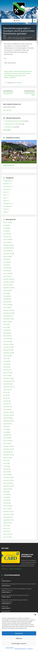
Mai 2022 (5, 364)
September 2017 (7, 520)
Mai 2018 (5, 497)
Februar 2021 (6, 406)
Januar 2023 (6, 341)
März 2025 (6, 270)
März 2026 (6, 236)
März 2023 (6, 336)
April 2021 (6, 401)
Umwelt (5, 200)
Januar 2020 (6, 443)
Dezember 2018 (7, 477)
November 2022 (7, 347)
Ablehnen (19, 638)
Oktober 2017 (7, 517)
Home (4, 37)
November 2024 (7, 282)
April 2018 (6, 500)
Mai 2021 (5, 398)
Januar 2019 (6, 474)
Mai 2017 (5, 528)
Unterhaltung (7, 206)
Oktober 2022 (7, 350)
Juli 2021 (5, 392)
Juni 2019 (5, 463)
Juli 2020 (5, 426)
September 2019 (7, 455)
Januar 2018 (6, 508)
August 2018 (6, 489)
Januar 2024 (6, 307)
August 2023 (6, 321)
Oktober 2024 (7, 285)
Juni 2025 (5, 262)
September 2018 (7, 486)
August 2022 (6, 355)
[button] (35, 615)
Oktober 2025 (7, 251)
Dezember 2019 (7, 446)
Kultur (5, 195)
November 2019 (7, 449)
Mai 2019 (5, 466)
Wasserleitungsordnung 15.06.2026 (14, 121)
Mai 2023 (5, 330)
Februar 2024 (6, 304)
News (9, 37)
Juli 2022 (5, 358)
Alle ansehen (7, 130)
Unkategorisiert (7, 203)
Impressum (30, 648)
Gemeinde (19, 82)
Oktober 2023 (7, 316)
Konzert (5, 192)
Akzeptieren (19, 633)
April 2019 (6, 469)
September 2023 (7, 319)
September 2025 (7, 253)
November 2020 (7, 415)
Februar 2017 (6, 534)
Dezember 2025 (7, 245)
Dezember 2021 (7, 378)
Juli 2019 (5, 460)
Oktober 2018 (7, 483)
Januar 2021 (6, 409)
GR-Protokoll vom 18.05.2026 (13, 124)
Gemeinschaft (7, 186)
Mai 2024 (5, 296)
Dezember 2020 (7, 412)
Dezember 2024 (7, 279)
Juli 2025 (5, 259)
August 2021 (6, 389)
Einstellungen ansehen (19, 643)
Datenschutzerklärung (20, 648)
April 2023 (6, 333)
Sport (4, 198)
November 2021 (7, 381)
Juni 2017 (5, 525)
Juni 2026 (5, 228)
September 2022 (7, 353)
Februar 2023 (6, 338)
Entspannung (7, 181)
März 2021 (6, 404)
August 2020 (6, 423)
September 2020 (7, 421)
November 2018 (7, 480)
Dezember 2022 (7, 344)
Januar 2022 (6, 375)
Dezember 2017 (7, 511)
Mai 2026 (5, 231)
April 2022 (6, 367)
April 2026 (6, 234)
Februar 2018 (6, 506)
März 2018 (6, 503)
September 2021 (7, 387)
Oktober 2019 (7, 452)
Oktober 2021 (7, 384)
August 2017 (6, 523)
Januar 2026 (6, 242)
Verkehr (5, 209)
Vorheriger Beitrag (29, 91)
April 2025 (6, 268)
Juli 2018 (5, 491)
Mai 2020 (5, 432)
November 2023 (7, 313)
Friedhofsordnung (10, 127)
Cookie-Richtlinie (9, 647)
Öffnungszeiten (7, 110)
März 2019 (6, 472)
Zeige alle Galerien (8, 165)
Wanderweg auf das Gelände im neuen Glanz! (29, 93)
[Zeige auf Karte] (35, 20)
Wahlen (5, 212)
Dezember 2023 (7, 310)
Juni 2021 (5, 395)
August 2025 (6, 256)
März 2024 (6, 302)
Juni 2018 (5, 494)
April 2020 (6, 435)
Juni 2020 (5, 429)
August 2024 (6, 290)
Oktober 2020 (7, 418)
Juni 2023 (5, 327)
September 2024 (7, 287)
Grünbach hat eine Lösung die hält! (8, 92)
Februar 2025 (6, 273)
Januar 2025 (6, 276)
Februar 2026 (6, 239)
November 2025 (7, 248)
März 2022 (6, 370)
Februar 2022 (6, 372)
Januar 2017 (6, 537)
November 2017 (7, 514)
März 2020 (6, 438)
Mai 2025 (5, 265)
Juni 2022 (5, 361)
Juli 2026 (5, 225)
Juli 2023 (5, 324)
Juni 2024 (5, 293)
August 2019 (6, 457)
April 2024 (6, 299)
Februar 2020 (6, 440)
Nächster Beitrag (8, 91)
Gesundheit (6, 189)
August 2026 (6, 222)
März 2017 (6, 531)
